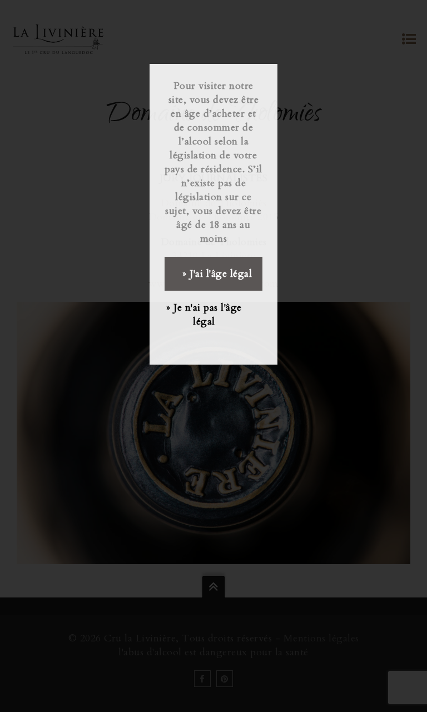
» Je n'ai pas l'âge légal (204, 314)
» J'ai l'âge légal (217, 274)
